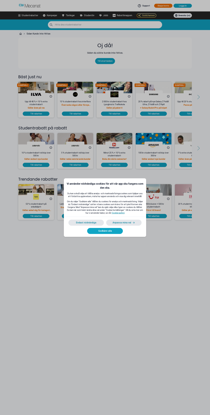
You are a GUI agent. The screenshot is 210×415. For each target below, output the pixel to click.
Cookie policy (118, 213)
